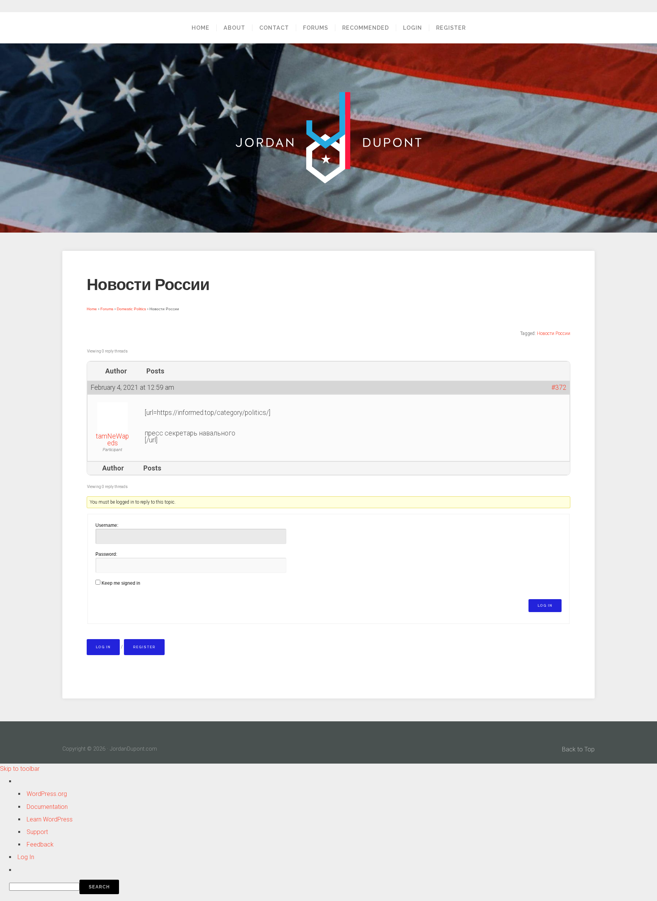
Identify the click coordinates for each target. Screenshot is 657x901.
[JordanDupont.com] (328, 138)
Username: (106, 525)
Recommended (365, 27)
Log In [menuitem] (25, 857)
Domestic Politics (131, 309)
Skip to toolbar (20, 768)
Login (412, 27)
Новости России (553, 333)
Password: (106, 554)
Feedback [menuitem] (40, 844)
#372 (559, 387)
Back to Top (578, 749)
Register (451, 27)
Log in (103, 647)
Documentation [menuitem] (47, 806)
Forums (315, 27)
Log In (545, 606)
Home (200, 27)
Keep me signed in (121, 583)
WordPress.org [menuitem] (47, 793)
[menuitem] (333, 887)
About (234, 27)
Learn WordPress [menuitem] (50, 819)
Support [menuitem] (37, 832)
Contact (274, 27)
